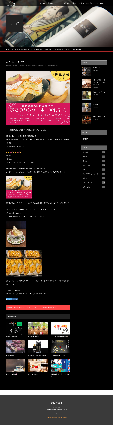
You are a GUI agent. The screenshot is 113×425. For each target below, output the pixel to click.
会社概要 (73, 3)
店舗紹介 (50, 3)
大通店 (49, 65)
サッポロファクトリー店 (41, 65)
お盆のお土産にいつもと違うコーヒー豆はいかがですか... (99, 82)
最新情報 (66, 3)
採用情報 (81, 3)
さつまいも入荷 (10, 355)
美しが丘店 (28, 65)
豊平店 (23, 65)
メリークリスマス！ (33, 374)
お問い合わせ (90, 3)
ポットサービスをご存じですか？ (37, 355)
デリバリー (58, 3)
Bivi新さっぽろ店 (55, 65)
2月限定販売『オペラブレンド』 (60, 355)
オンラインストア (101, 3)
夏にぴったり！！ (98, 67)
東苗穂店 (19, 65)
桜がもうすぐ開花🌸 (11, 374)
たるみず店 (93, 187)
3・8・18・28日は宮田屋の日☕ (59, 336)
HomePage (42, 3)
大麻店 (33, 65)
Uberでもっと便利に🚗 (12, 336)
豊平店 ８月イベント (99, 116)
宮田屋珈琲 (56, 403)
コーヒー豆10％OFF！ (34, 336)
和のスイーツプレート (99, 92)
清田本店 (15, 65)
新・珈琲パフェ (97, 104)
